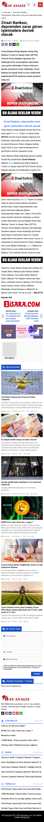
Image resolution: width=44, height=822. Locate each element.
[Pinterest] (17, 713)
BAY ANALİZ (9, 358)
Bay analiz (16, 12)
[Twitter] (2, 713)
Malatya (14, 133)
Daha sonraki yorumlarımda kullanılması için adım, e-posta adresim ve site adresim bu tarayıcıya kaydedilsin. (22, 667)
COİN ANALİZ (17, 536)
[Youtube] (13, 713)
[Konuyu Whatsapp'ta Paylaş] (17, 44)
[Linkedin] (10, 713)
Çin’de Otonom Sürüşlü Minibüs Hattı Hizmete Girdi (31, 317)
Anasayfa (7, 12)
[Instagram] (6, 713)
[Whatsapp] (21, 713)
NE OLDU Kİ (25, 817)
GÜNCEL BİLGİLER (18, 411)
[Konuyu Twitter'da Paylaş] (14, 44)
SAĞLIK (14, 579)
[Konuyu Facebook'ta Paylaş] (10, 44)
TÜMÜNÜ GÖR (37, 752)
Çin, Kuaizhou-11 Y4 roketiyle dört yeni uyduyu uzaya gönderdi (13, 317)
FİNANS (24, 12)
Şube (11, 163)
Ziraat (29, 245)
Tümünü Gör (38, 721)
